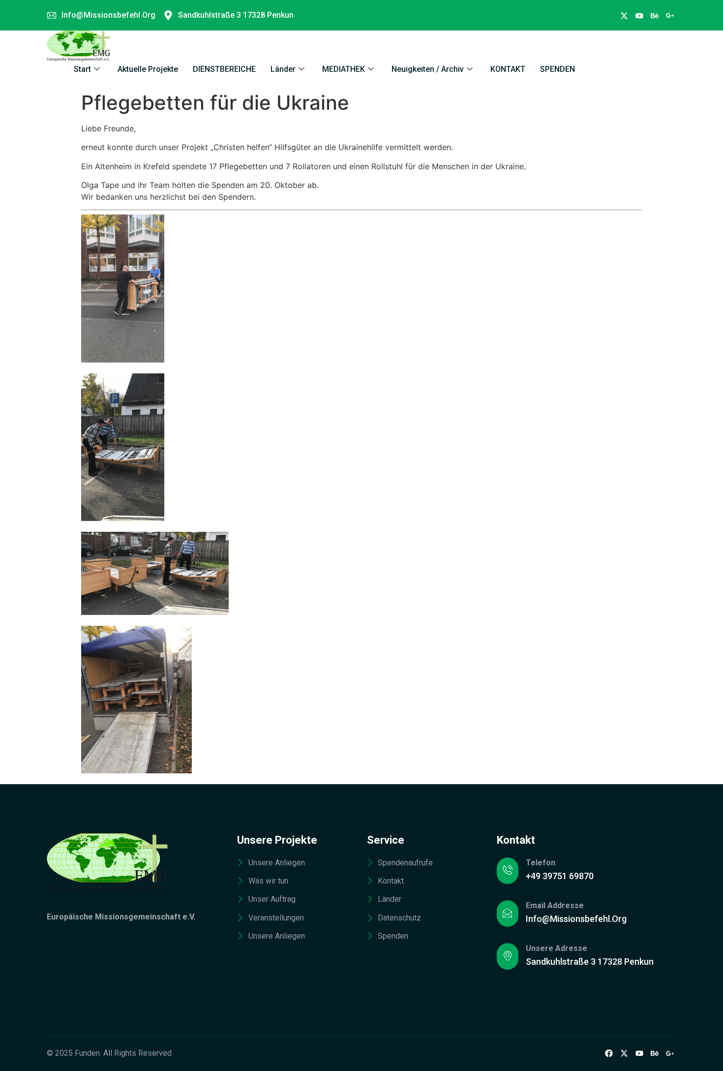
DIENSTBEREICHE (224, 69)
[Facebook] (624, 15)
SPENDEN (557, 69)
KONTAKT (507, 69)
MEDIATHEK (343, 69)
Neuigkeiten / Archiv (428, 69)
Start (82, 69)
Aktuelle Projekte (148, 69)
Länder (283, 69)
